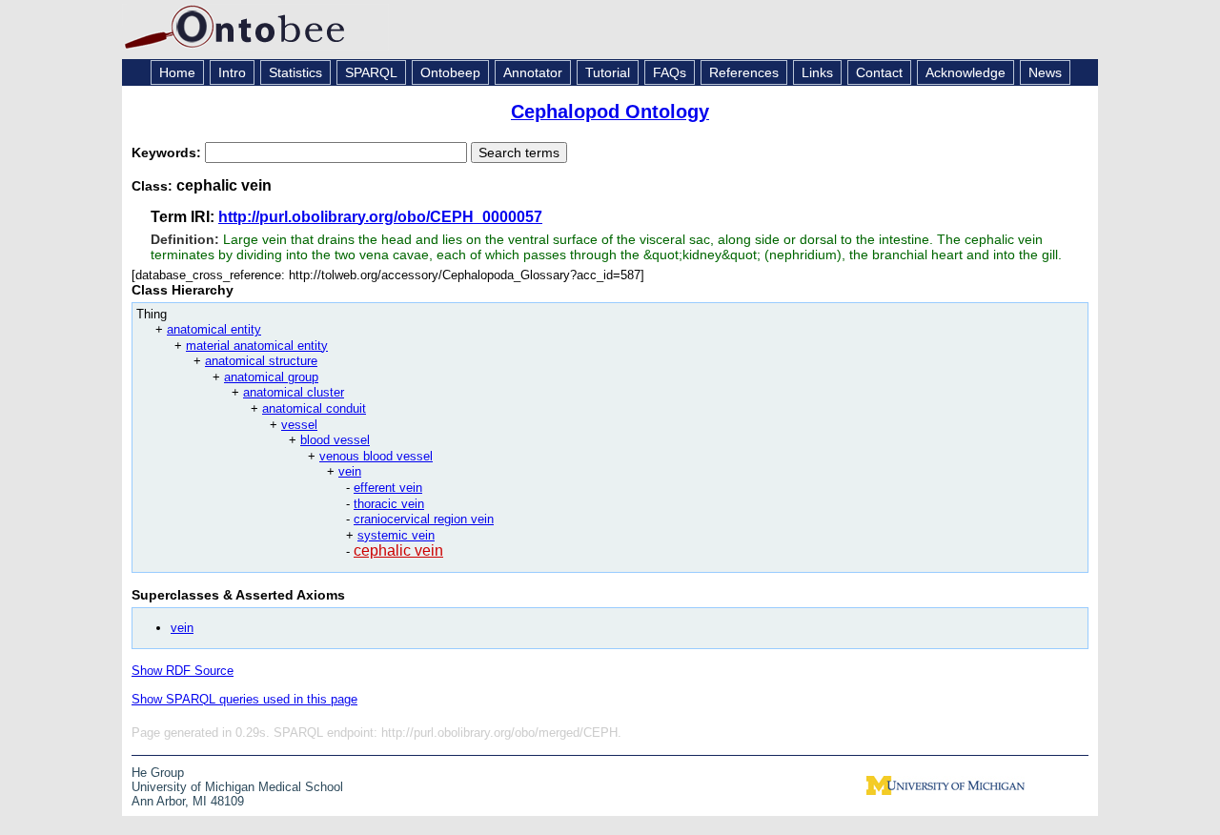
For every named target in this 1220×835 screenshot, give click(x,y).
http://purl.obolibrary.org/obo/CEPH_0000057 (380, 217)
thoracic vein (389, 504)
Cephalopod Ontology (610, 111)
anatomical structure (261, 361)
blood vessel (335, 440)
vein (349, 471)
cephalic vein (398, 550)
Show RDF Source (183, 670)
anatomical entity (214, 329)
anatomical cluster (293, 392)
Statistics (295, 72)
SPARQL (371, 72)
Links (817, 72)
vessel (299, 425)
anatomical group (271, 377)
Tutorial (607, 72)
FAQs (669, 72)
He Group (158, 772)
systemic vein (396, 535)
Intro (232, 72)
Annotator (532, 72)
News (1045, 72)
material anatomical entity (257, 345)
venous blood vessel (376, 456)
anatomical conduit (314, 408)
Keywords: (168, 152)
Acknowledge (965, 72)
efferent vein (388, 487)
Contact (879, 72)
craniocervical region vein (424, 519)
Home (177, 72)
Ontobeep (450, 72)
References (744, 72)
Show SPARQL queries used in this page (244, 699)
